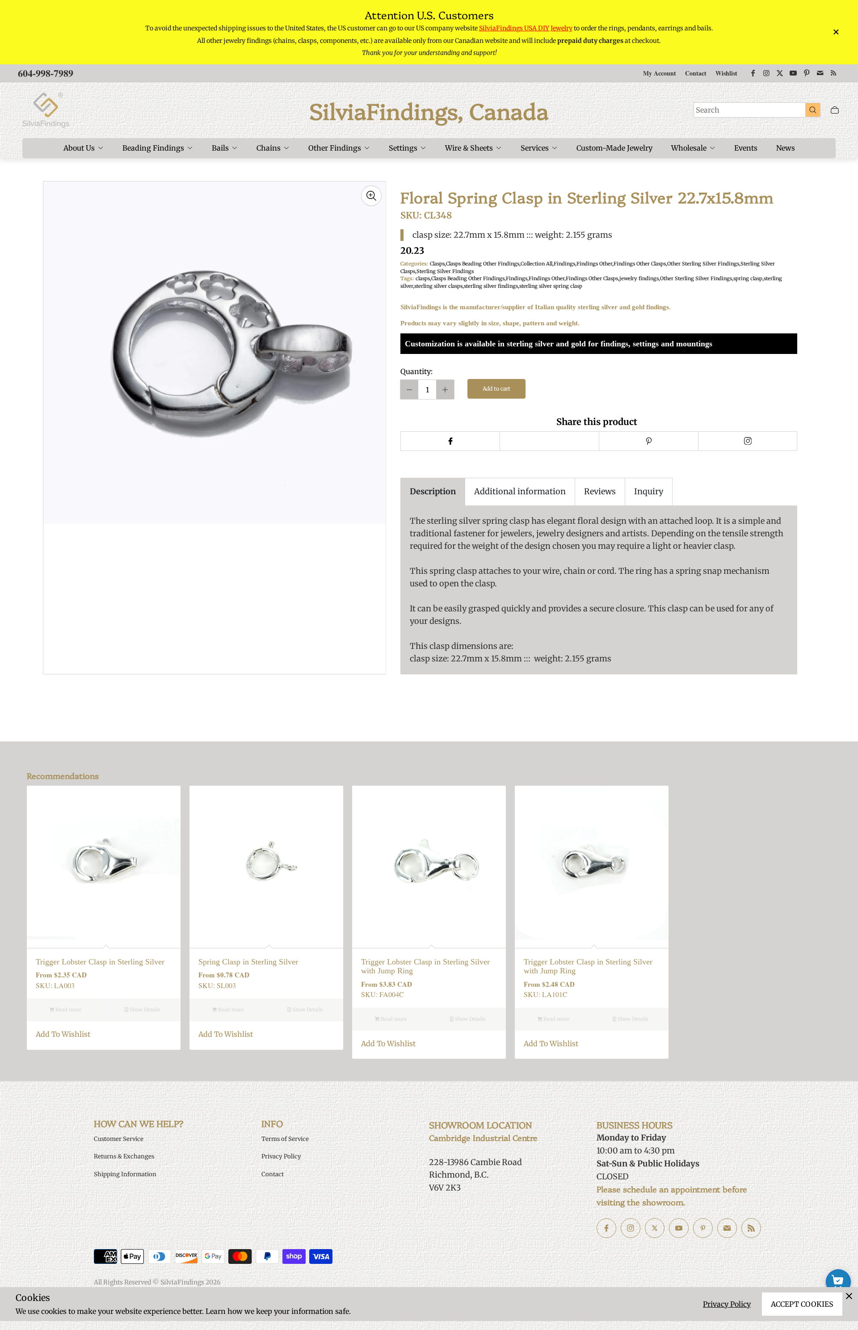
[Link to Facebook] (753, 73)
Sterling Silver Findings (445, 271)
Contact (696, 73)
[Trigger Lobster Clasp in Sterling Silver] (104, 862)
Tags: (407, 278)
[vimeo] (648, 441)
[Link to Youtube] (793, 73)
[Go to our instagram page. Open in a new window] (630, 1228)
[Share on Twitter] (549, 441)
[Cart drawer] (835, 110)
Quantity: (416, 371)
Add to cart (496, 388)
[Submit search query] (812, 109)
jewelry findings (639, 278)
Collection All (536, 264)
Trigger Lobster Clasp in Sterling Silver (100, 961)
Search (707, 110)
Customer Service (118, 1139)
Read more (67, 1009)
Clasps (437, 264)
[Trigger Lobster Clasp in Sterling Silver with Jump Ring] (429, 862)
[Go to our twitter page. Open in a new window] (655, 1228)
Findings (564, 264)
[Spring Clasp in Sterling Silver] (266, 862)
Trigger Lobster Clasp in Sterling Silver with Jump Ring (425, 966)
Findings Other (594, 264)
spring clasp (747, 278)
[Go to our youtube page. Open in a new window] (679, 1228)
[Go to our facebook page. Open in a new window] (606, 1228)
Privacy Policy (727, 1304)
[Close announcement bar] (835, 32)
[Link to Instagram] (766, 73)
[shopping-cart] (838, 1281)
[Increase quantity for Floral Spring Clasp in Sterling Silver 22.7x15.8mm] (445, 389)
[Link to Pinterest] (806, 73)
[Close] (849, 1296)
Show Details (144, 1009)
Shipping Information (125, 1174)
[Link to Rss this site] (833, 73)
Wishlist (726, 73)
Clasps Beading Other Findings (482, 264)
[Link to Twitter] (779, 73)
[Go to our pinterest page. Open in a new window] (703, 1228)
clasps (423, 278)
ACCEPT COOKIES (802, 1304)
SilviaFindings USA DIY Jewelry (525, 28)
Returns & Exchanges (124, 1156)
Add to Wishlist (63, 1034)
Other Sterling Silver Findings (703, 264)
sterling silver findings (491, 286)
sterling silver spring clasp (550, 286)
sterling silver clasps (438, 286)
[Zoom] (371, 196)
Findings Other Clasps (640, 264)
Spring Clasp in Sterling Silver (248, 961)
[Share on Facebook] (450, 441)
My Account (659, 73)
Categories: (414, 264)
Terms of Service (285, 1139)
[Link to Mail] (820, 73)
